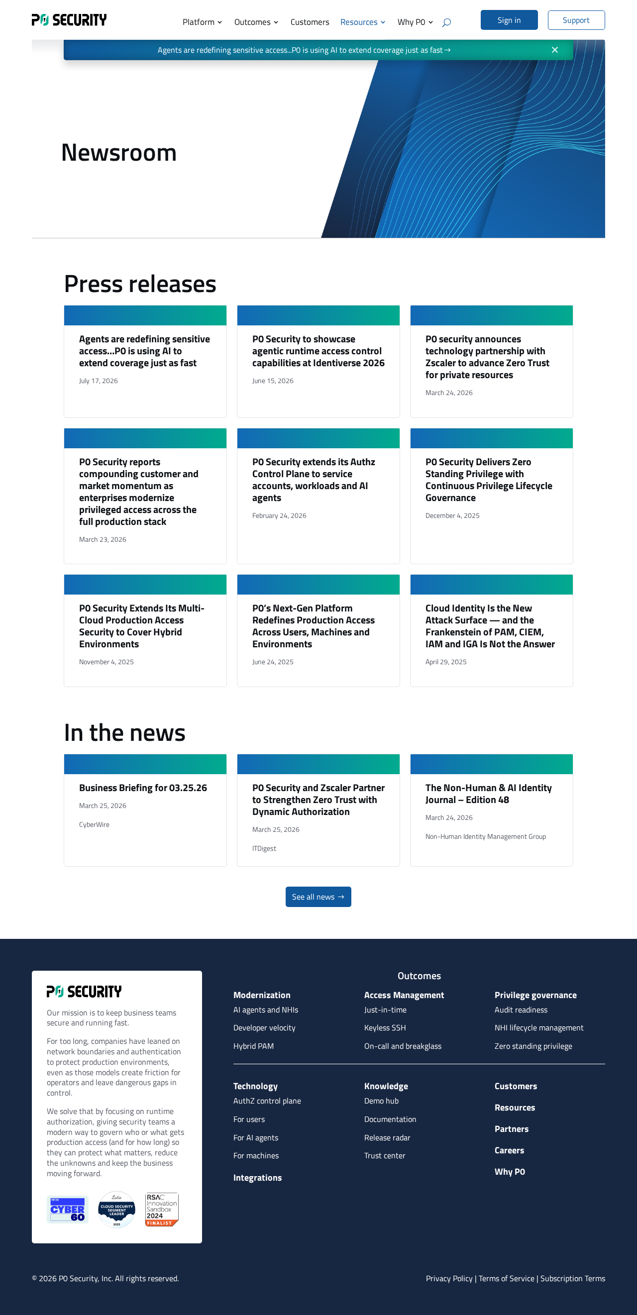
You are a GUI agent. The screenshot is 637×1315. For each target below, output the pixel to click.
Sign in (509, 20)
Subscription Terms (572, 1278)
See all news (313, 897)
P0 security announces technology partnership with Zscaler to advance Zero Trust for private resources (487, 356)
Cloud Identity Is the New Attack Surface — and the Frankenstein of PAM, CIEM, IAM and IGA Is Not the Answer (490, 625)
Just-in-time (385, 1009)
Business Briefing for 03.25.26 (143, 787)
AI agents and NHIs (265, 1009)
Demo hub (381, 1101)
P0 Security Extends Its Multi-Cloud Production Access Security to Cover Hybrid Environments (142, 625)
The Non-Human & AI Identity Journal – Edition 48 (488, 793)
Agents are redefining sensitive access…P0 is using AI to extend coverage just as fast (144, 350)
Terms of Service (506, 1278)
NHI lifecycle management (539, 1027)
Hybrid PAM (253, 1046)
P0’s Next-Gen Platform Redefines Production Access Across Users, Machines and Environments (313, 625)
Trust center (385, 1155)
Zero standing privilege (533, 1046)
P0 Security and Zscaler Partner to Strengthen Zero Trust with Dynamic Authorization (318, 799)
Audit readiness (521, 1009)
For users (249, 1119)
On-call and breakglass (402, 1046)
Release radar (387, 1137)
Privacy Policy (449, 1278)
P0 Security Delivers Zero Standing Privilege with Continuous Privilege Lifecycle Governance (488, 479)
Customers (310, 21)
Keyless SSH (385, 1027)
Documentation (390, 1119)
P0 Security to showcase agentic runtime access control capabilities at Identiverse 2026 (318, 350)
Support (576, 20)
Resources (359, 21)
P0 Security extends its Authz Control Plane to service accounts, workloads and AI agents (313, 479)
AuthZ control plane (267, 1101)
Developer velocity (264, 1027)
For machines (256, 1155)
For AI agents (255, 1137)
